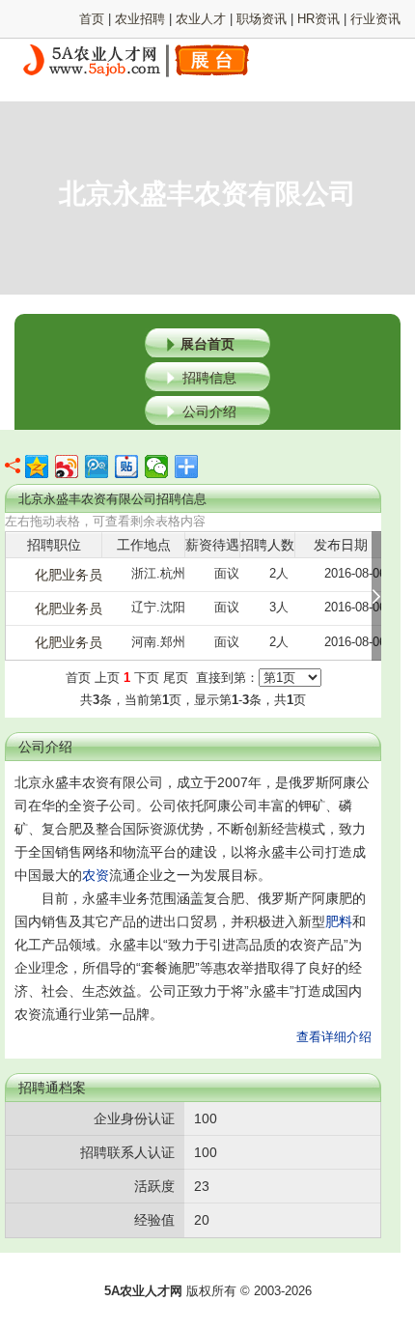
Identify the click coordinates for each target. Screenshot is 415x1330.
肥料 (338, 921)
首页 (91, 19)
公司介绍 (209, 411)
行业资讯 (375, 19)
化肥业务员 (68, 574)
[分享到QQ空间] (37, 466)
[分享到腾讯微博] (97, 466)
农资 (95, 875)
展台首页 (207, 344)
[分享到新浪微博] (67, 466)
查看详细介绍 (334, 1037)
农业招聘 (140, 19)
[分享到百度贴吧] (127, 466)
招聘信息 (209, 377)
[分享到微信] (157, 466)
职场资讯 (261, 19)
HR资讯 (318, 19)
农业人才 (201, 19)
